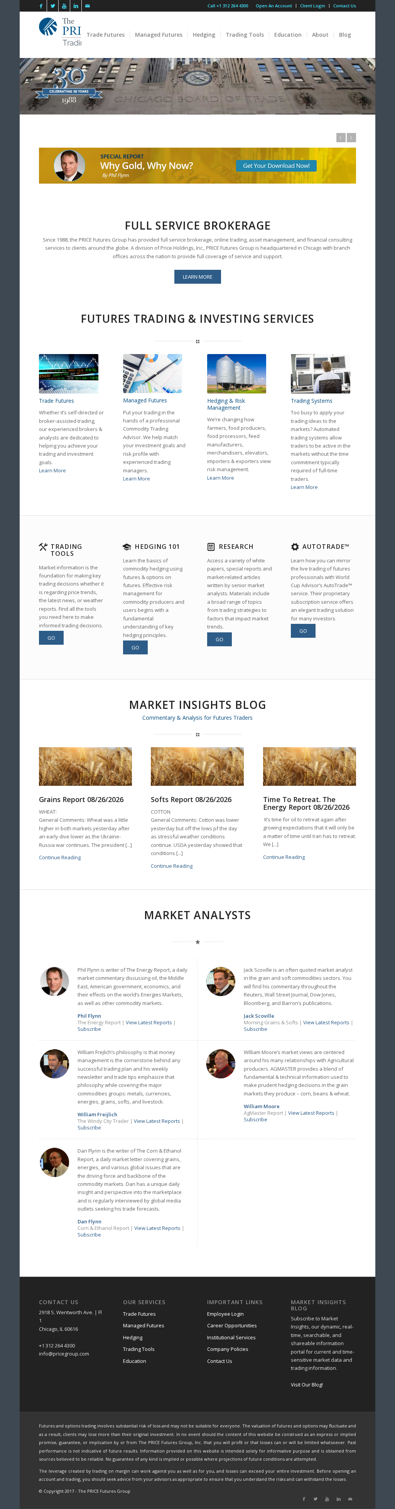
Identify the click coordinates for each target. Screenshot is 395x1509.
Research (236, 546)
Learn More (52, 470)
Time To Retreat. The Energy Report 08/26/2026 (306, 803)
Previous (341, 137)
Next (351, 137)
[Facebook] (41, 6)
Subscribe (89, 1028)
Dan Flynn (89, 1221)
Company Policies (227, 1348)
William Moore (262, 1106)
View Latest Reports (149, 1022)
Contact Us (344, 6)
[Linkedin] (75, 6)
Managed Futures (143, 1325)
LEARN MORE (198, 276)
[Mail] (87, 6)
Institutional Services (231, 1337)
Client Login (312, 6)
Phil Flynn (89, 1015)
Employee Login (225, 1313)
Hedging (132, 1337)
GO (51, 637)
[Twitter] (52, 6)
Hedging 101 (157, 546)
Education (134, 1360)
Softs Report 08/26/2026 (191, 799)
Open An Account (274, 6)
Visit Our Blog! (307, 1384)
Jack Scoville (259, 1015)
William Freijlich (97, 1114)
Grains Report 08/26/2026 (81, 799)
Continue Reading (60, 857)
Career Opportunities (232, 1325)
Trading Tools (66, 550)
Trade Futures (139, 1313)
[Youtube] (64, 6)
